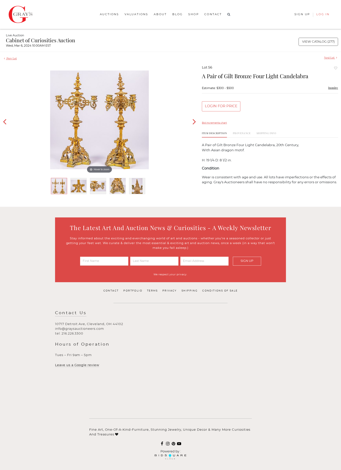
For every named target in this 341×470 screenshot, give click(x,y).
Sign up (302, 14)
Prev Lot (11, 58)
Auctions (109, 14)
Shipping (190, 291)
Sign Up (247, 260)
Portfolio (132, 291)
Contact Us (70, 313)
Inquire (333, 88)
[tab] (214, 134)
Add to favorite (335, 68)
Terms (152, 291)
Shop (193, 14)
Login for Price (221, 106)
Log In (323, 14)
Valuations (136, 14)
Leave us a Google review (77, 365)
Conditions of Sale (220, 291)
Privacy (169, 291)
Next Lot (329, 57)
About (160, 14)
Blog (177, 14)
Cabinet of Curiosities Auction (40, 40)
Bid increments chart (214, 123)
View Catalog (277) (318, 41)
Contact (213, 14)
